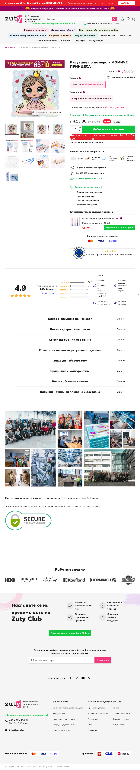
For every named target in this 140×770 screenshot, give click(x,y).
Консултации (59, 713)
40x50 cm (87, 84)
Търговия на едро (121, 719)
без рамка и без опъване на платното (91, 98)
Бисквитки (92, 730)
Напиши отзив (47, 293)
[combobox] (78, 19)
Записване (103, 660)
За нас (116, 708)
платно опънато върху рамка (98, 107)
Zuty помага (118, 725)
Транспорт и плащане (98, 713)
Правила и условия (96, 708)
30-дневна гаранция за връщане (68, 708)
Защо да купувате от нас (64, 725)
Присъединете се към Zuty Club (69, 633)
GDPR (90, 725)
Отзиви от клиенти (121, 713)
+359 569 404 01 (18, 720)
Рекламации (93, 719)
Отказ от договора (61, 730)
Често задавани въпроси (64, 719)
